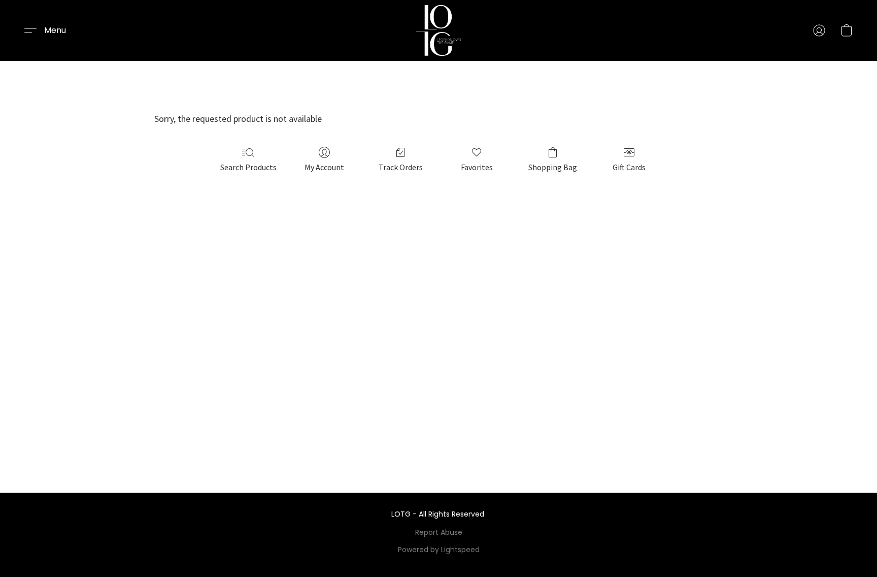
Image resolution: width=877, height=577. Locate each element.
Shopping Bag (552, 167)
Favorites (477, 167)
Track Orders (401, 167)
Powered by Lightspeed (439, 549)
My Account (324, 167)
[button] (438, 30)
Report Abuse (438, 532)
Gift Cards (629, 167)
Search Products (248, 167)
